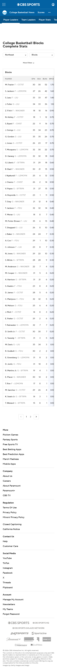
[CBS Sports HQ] (41, 622)
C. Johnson (10, 247)
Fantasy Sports (10, 439)
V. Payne (9, 188)
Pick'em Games (10, 434)
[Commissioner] (31, 638)
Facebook (7, 572)
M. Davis (9, 344)
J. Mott (8, 312)
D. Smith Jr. (10, 331)
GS (38, 79)
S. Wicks (8, 260)
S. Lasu (8, 97)
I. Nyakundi (10, 175)
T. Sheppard (10, 227)
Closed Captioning (12, 524)
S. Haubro (9, 286)
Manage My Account (13, 599)
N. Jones (9, 253)
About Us (7, 476)
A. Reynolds (10, 195)
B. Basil (8, 169)
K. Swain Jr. (10, 396)
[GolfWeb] (36, 645)
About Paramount (11, 485)
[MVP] (47, 638)
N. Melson (9, 305)
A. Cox (8, 240)
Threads (7, 582)
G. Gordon (9, 136)
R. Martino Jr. (11, 370)
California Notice (11, 529)
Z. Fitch (8, 110)
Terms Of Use (10, 507)
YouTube (7, 558)
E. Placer (9, 377)
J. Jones (8, 143)
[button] (4, 4)
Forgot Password (11, 614)
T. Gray (8, 201)
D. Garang (9, 156)
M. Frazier (9, 84)
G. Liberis (9, 162)
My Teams (8, 609)
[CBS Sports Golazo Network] (28, 627)
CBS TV (7, 495)
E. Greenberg (11, 357)
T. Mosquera (10, 149)
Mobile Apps (9, 464)
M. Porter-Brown (12, 221)
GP (33, 79)
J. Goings (9, 130)
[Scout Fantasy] (21, 644)
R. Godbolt (10, 351)
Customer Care (10, 546)
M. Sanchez (10, 390)
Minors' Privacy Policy (13, 517)
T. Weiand (9, 403)
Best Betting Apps (12, 449)
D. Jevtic (9, 364)
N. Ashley (9, 117)
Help (5, 541)
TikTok (6, 563)
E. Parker (9, 318)
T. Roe (8, 383)
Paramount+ (9, 490)
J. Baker (8, 234)
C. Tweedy (9, 338)
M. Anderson (10, 266)
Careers (7, 481)
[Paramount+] (13, 638)
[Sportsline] (39, 632)
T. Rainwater (10, 325)
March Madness (11, 459)
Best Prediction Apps (13, 454)
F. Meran (9, 214)
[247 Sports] (19, 632)
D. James (9, 292)
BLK (44, 79)
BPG (51, 79)
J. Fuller (8, 104)
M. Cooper (9, 273)
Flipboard (8, 587)
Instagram (8, 568)
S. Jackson (9, 91)
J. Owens (9, 182)
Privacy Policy (9, 512)
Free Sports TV (10, 444)
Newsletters (9, 604)
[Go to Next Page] (36, 416)
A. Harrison (10, 279)
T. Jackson (9, 208)
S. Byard (8, 123)
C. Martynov (10, 299)
